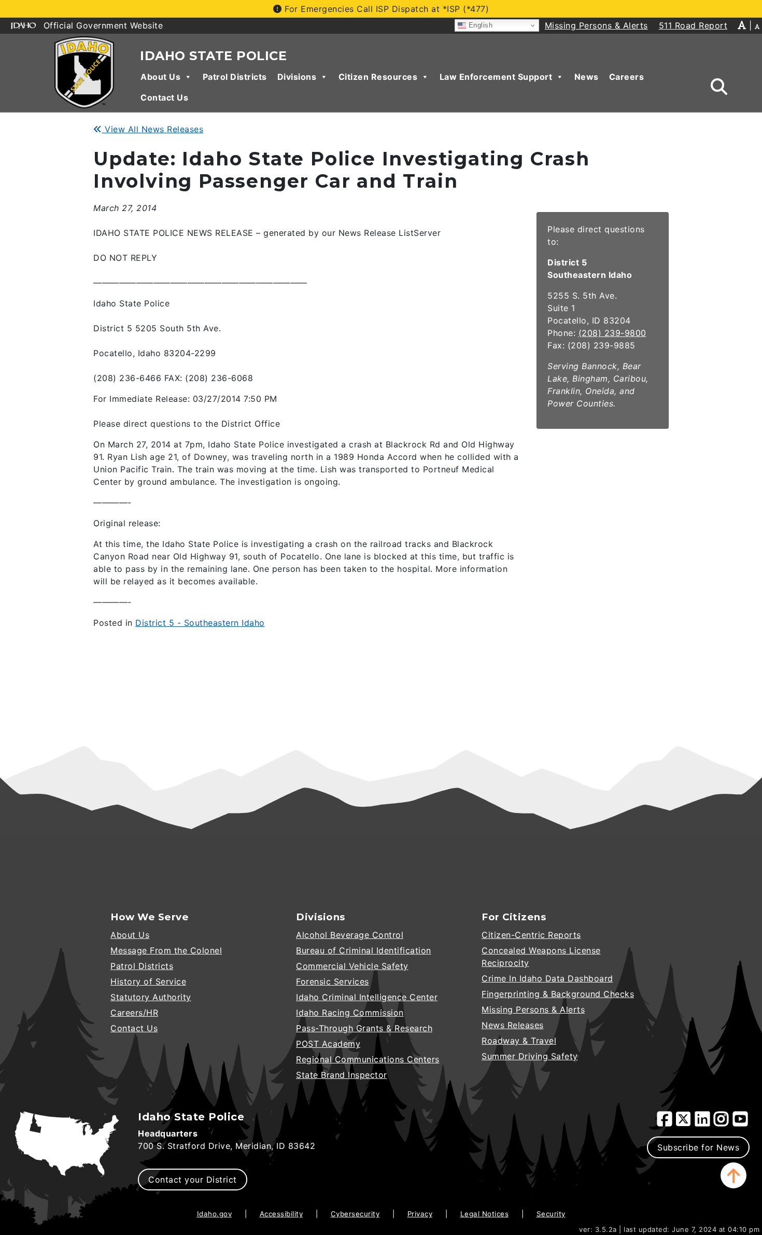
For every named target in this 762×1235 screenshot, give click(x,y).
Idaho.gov (214, 1214)
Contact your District (192, 1179)
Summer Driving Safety (530, 1056)
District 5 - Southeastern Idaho (200, 622)
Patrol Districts (235, 77)
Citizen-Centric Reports (531, 935)
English (479, 25)
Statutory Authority (150, 997)
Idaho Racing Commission (350, 1012)
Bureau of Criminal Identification (363, 950)
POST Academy (328, 1043)
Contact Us (164, 97)
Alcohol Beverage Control (349, 935)
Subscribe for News (698, 1147)
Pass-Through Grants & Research (364, 1028)
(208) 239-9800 (612, 333)
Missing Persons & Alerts (533, 1009)
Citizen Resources (378, 77)
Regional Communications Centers (368, 1059)
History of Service (148, 981)
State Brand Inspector (341, 1075)
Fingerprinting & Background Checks (558, 994)
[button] (733, 1175)
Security (551, 1214)
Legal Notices (484, 1214)
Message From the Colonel (166, 950)
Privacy (420, 1214)
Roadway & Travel (519, 1040)
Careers (626, 77)
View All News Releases (152, 129)
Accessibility (281, 1214)
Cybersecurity (355, 1214)
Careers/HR (134, 1012)
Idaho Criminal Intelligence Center (367, 997)
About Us (160, 77)
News (586, 77)
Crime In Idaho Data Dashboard (547, 978)
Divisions (297, 77)
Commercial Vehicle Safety (352, 966)
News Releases (513, 1025)
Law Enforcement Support (496, 77)
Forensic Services (332, 981)
